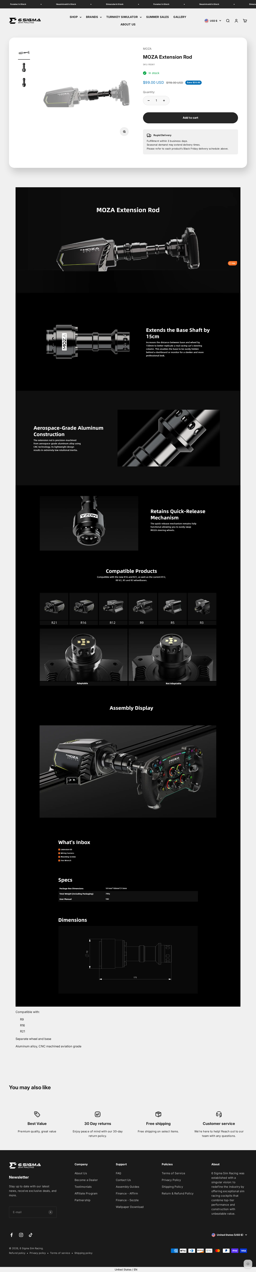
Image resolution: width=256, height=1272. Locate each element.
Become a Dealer (86, 1180)
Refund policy (17, 1252)
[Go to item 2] (24, 68)
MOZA (147, 48)
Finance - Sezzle (127, 1200)
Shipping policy (83, 1252)
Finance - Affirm (127, 1193)
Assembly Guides (127, 1186)
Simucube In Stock (106, 4)
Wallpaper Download (130, 1207)
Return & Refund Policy (177, 1193)
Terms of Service (173, 1173)
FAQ (118, 1173)
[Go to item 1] (24, 53)
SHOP (74, 17)
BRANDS (92, 17)
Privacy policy (38, 1252)
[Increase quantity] (164, 100)
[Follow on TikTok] (30, 1234)
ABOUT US (128, 24)
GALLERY (179, 17)
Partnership (83, 1200)
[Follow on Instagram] (21, 1234)
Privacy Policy (171, 1180)
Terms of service (60, 1252)
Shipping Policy (172, 1186)
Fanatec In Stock (9, 4)
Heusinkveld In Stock (57, 4)
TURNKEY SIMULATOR (122, 17)
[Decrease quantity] (148, 100)
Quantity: (149, 92)
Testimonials (83, 1186)
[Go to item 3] (24, 83)
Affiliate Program (86, 1193)
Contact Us (123, 1180)
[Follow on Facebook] (11, 1234)
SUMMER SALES (157, 17)
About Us (81, 1173)
